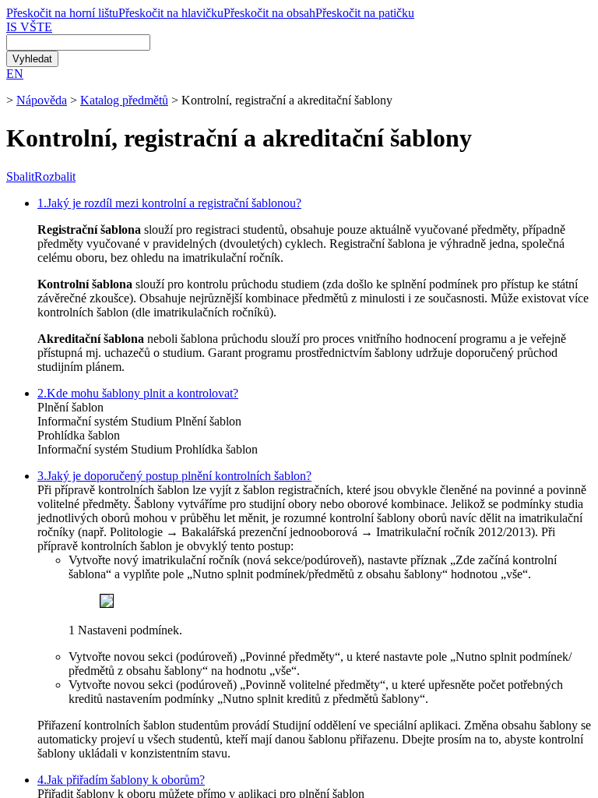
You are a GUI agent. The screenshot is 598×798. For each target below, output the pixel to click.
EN (14, 73)
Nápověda (41, 100)
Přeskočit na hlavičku (170, 12)
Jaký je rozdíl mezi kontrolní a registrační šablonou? (169, 203)
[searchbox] (78, 42)
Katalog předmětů (124, 100)
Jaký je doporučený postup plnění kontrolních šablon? (174, 475)
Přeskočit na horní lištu (62, 12)
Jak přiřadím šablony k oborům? (121, 779)
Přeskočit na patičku (364, 12)
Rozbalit (55, 176)
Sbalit (20, 176)
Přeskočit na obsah (269, 12)
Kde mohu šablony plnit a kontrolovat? (137, 393)
